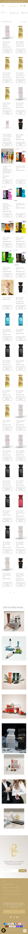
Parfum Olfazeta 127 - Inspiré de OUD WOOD (20, 391)
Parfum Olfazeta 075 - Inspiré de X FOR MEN (20, 361)
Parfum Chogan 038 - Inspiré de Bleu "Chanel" (20, 298)
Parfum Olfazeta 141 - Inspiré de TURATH (7, 391)
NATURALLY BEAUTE (10, 929)
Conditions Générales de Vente (11, 890)
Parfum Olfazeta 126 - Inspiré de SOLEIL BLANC (7, 74)
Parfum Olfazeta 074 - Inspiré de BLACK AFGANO (7, 361)
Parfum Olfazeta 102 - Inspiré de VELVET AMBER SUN (7, 543)
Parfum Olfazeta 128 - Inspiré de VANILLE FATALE (20, 43)
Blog (4, 880)
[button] (3, 6)
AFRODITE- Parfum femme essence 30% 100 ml (20, 167)
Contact (5, 897)
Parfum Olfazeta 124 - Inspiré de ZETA (7, 421)
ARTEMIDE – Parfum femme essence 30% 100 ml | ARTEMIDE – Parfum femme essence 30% (7, 206)
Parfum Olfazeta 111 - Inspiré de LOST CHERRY (20, 421)
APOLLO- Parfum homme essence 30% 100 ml (20, 238)
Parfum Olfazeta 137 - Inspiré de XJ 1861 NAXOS (7, 452)
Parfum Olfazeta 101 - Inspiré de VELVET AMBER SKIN (20, 543)
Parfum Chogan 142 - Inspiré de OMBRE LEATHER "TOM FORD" (20, 575)
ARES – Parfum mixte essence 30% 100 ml (20, 268)
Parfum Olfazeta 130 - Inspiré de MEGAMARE (7, 512)
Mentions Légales (8, 884)
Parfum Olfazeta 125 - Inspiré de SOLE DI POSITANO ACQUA (7, 331)
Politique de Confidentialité (10, 887)
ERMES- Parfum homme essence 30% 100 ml (7, 268)
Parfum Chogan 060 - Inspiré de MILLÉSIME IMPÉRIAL (20, 136)
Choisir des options (7, 144)
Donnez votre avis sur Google (13, 903)
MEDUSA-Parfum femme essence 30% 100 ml (20, 205)
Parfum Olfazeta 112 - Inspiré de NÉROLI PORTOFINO (7, 43)
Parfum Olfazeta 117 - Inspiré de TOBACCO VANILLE (20, 74)
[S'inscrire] (23, 911)
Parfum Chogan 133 (7, 297)
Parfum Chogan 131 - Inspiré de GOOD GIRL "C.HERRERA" (7, 135)
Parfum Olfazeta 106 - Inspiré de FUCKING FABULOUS (7, 104)
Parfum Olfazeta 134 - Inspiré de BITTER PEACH (20, 482)
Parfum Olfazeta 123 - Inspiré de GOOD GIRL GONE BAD (7, 575)
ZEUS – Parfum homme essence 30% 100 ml (6, 238)
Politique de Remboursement (11, 894)
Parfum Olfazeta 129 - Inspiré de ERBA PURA (20, 330)
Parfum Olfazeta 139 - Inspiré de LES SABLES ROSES (20, 452)
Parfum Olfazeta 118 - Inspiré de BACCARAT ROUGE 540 (20, 512)
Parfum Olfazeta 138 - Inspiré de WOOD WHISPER (7, 482)
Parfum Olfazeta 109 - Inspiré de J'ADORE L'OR (20, 104)
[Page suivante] (18, 592)
